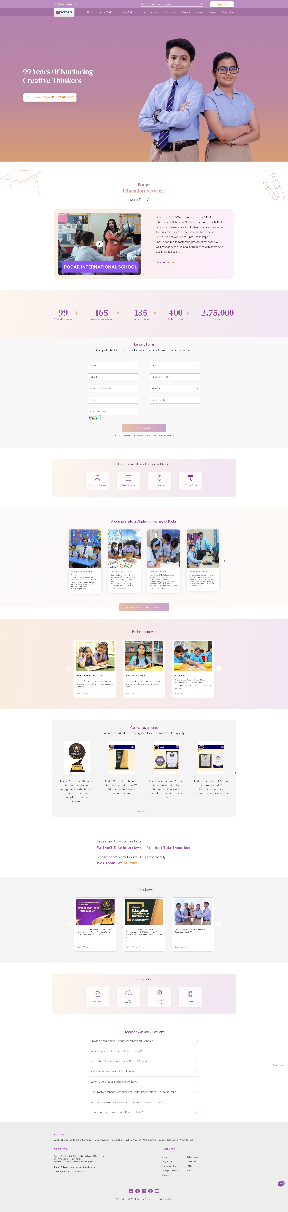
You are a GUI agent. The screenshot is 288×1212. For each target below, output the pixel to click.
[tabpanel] (144, 81)
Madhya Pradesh (132, 1140)
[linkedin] (144, 1191)
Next (224, 561)
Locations (170, 12)
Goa (97, 1140)
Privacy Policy (143, 1199)
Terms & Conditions (163, 1199)
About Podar (106, 12)
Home (90, 12)
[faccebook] (131, 1191)
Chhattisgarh (86, 1140)
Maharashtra (149, 1140)
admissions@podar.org (83, 1167)
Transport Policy (170, 1170)
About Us (166, 1157)
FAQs (189, 1166)
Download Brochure (67, 4)
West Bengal (186, 1140)
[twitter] (137, 1191)
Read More (163, 262)
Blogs (199, 12)
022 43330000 (78, 1171)
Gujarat (105, 1140)
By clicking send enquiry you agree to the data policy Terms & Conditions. (144, 435)
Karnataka (116, 1140)
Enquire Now (222, 4)
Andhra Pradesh (62, 1140)
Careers (186, 12)
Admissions (149, 12)
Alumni (212, 12)
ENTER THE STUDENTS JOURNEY (144, 607)
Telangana (172, 1140)
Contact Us (227, 12)
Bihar (75, 1140)
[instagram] (150, 1191)
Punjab (161, 1140)
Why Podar (128, 12)
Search (201, 4)
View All (141, 811)
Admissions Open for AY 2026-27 (50, 98)
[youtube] (157, 1191)
